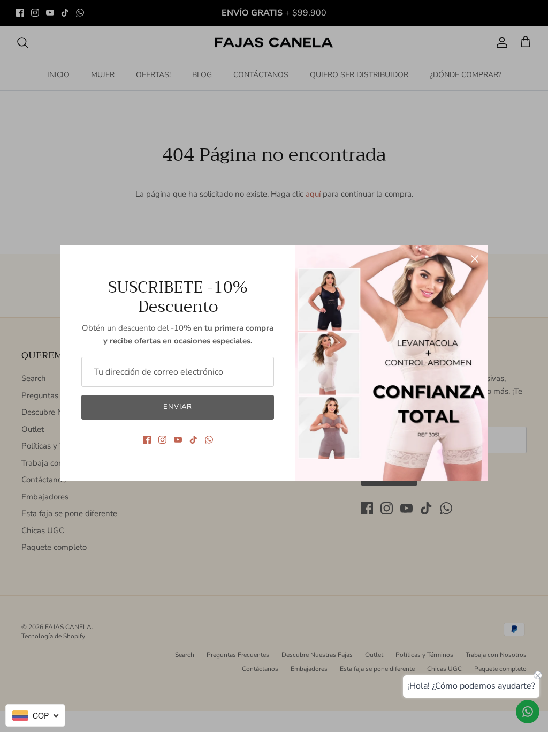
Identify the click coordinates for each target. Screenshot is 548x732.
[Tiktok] (193, 440)
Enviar (177, 407)
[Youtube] (178, 440)
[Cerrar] (474, 259)
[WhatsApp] (209, 440)
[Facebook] (147, 440)
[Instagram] (162, 440)
